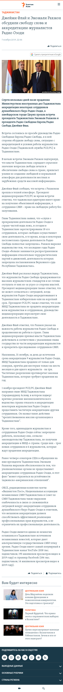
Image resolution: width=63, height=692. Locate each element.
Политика (30, 610)
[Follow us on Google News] (38, 657)
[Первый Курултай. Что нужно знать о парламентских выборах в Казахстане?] (13, 613)
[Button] (54, 46)
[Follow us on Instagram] (11, 657)
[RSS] (45, 657)
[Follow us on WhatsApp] (31, 657)
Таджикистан (10, 12)
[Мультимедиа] (19, 688)
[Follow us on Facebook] (18, 657)
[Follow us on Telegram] (25, 657)
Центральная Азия (34, 591)
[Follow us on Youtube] (4, 657)
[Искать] (43, 688)
